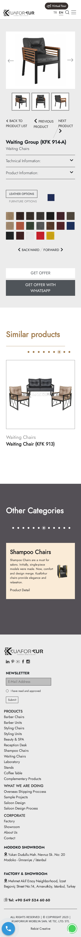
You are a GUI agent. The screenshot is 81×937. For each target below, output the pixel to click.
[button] (70, 60)
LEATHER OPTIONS (21, 194)
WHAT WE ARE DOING (23, 785)
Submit (12, 700)
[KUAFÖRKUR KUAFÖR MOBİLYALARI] (18, 13)
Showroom (12, 826)
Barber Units (13, 722)
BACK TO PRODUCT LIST (16, 123)
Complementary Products (22, 778)
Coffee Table (13, 773)
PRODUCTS (13, 711)
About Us (10, 832)
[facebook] (23, 661)
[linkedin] (7, 661)
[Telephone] (8, 928)
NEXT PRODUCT (65, 123)
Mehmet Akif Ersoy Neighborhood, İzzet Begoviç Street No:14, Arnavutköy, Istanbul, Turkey (39, 883)
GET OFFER (40, 273)
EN (61, 12)
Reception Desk (15, 745)
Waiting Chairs (15, 756)
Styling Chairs (14, 728)
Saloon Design (14, 802)
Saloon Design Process (21, 808)
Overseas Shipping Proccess (25, 791)
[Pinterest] (13, 661)
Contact (9, 838)
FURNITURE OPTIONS (23, 201)
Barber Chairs (14, 716)
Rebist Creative (40, 928)
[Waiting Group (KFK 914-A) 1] (40, 60)
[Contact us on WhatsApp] (72, 928)
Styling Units (13, 733)
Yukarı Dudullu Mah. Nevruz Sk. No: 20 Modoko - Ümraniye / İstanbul (34, 857)
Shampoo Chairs (16, 750)
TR (55, 12)
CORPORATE (14, 815)
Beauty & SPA (14, 739)
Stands (9, 767)
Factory (9, 821)
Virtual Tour (59, 6)
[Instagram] (28, 661)
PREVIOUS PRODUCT (43, 124)
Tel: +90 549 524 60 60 (28, 900)
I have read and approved (26, 690)
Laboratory (12, 761)
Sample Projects (16, 797)
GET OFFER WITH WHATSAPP (40, 288)
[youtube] (18, 661)
